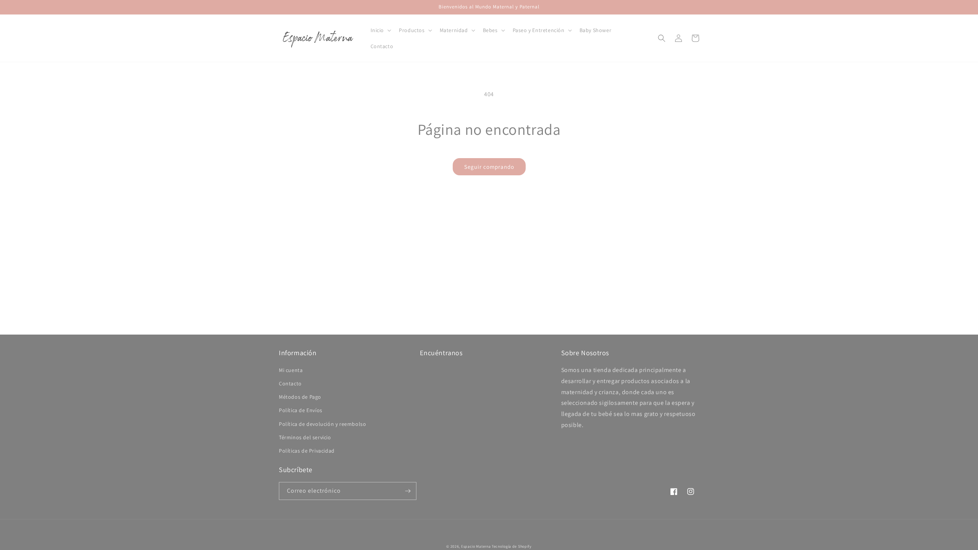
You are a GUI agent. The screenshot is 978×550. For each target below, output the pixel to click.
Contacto (290, 383)
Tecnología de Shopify (512, 546)
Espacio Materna (476, 546)
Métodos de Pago (300, 396)
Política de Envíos (300, 410)
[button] (380, 30)
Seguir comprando (489, 166)
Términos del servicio (305, 437)
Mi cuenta (291, 370)
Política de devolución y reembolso (322, 424)
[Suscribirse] (407, 491)
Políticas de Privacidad (307, 450)
